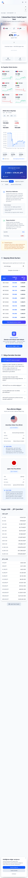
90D (11, 115)
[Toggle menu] (25, 2)
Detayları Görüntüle (13, 270)
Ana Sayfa (3, 13)
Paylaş (11, 181)
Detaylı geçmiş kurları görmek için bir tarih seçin (14, 263)
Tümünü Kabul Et (14, 867)
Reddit (6, 184)
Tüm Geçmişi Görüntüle (18, 158)
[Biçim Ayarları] (25, 6)
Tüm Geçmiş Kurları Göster (14, 322)
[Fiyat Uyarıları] (22, 2)
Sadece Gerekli (14, 870)
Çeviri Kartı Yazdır (14, 604)
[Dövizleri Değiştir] (14, 28)
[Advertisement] (14, 7)
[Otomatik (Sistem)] (25, 10)
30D (8, 115)
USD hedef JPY (10, 13)
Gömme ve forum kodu (16, 184)
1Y (14, 115)
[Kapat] (25, 858)
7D (4, 115)
